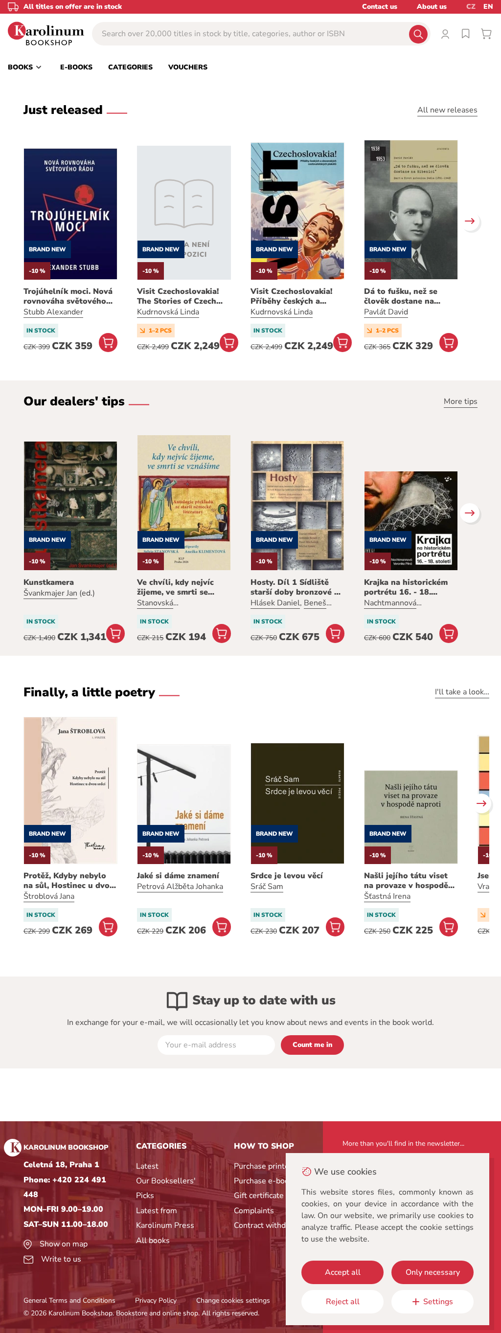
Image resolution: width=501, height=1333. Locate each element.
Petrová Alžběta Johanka (180, 886)
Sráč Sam (266, 886)
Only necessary (433, 1272)
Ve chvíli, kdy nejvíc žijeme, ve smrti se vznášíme (175, 587)
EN (488, 6)
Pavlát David (386, 312)
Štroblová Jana (48, 896)
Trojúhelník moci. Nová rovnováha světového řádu (68, 296)
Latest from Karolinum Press (165, 1218)
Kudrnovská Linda (168, 312)
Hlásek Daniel (275, 603)
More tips (461, 401)
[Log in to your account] (445, 34)
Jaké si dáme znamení (178, 876)
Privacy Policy (156, 1300)
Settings (438, 1301)
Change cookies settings (233, 1300)
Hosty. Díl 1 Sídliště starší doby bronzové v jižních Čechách (294, 587)
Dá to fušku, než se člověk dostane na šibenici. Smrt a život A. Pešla (409, 296)
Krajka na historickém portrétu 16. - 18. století (406, 587)
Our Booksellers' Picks (166, 1188)
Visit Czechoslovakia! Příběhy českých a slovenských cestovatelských (291, 296)
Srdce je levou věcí (286, 876)
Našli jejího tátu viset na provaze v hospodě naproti (406, 880)
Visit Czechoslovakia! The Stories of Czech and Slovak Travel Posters (178, 296)
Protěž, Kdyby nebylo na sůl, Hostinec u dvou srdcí (68, 880)
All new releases (447, 110)
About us (432, 6)
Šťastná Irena (387, 896)
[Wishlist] (466, 34)
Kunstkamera (48, 582)
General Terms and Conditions (69, 1300)
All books (153, 1240)
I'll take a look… (462, 692)
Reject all (343, 1301)
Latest (147, 1166)
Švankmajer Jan (50, 593)
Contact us (379, 6)
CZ (471, 6)
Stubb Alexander (53, 312)
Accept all (343, 1272)
